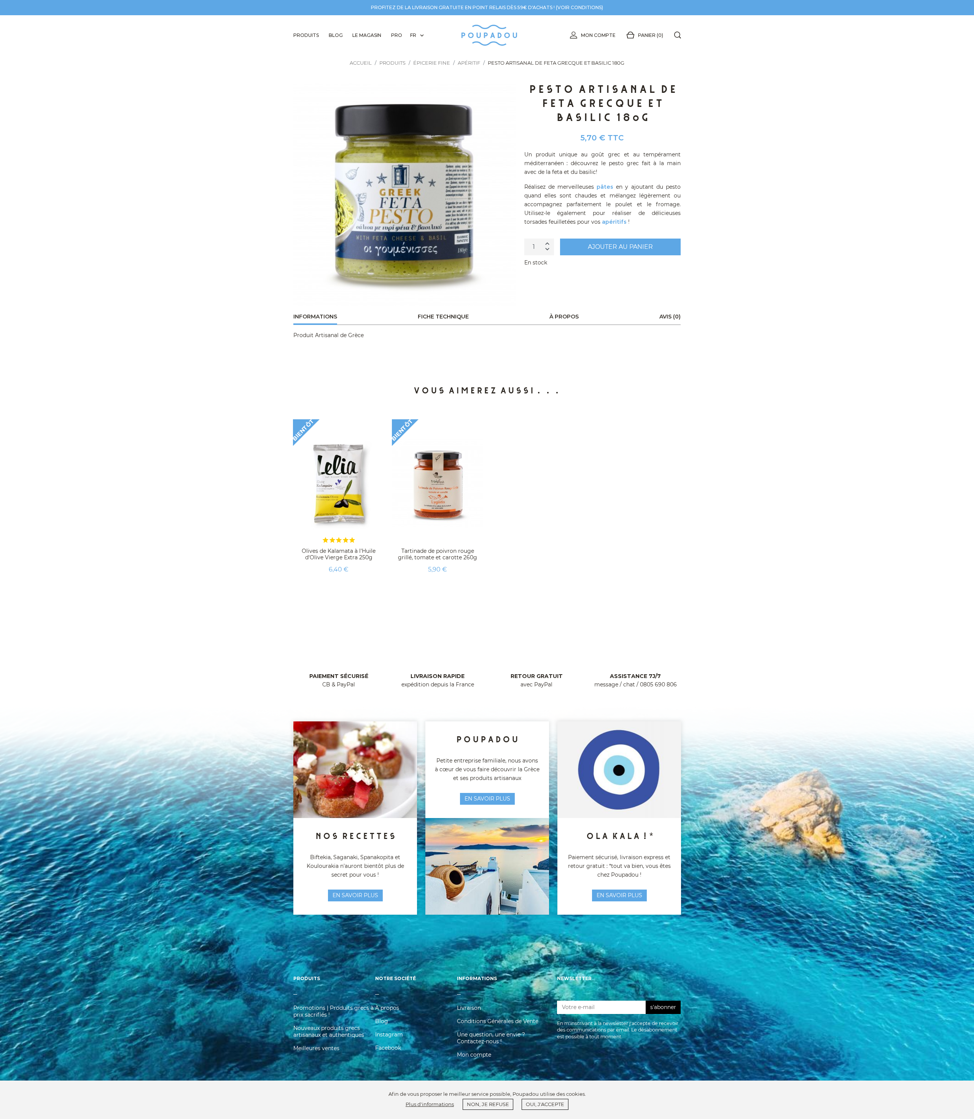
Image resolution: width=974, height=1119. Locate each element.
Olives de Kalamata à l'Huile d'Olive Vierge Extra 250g (339, 554)
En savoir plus (619, 895)
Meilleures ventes (316, 1048)
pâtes (605, 186)
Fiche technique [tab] (443, 316)
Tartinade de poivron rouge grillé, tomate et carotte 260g (437, 554)
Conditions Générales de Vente (497, 1021)
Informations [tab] (315, 316)
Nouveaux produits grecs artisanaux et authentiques (328, 1031)
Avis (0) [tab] (670, 316)
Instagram (389, 1034)
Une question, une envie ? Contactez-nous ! (491, 1038)
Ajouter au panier (620, 246)
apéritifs (614, 221)
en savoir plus (355, 895)
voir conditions (579, 7)
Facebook (388, 1047)
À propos (387, 1007)
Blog (381, 1021)
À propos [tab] (564, 316)
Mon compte (598, 35)
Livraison (469, 1007)
